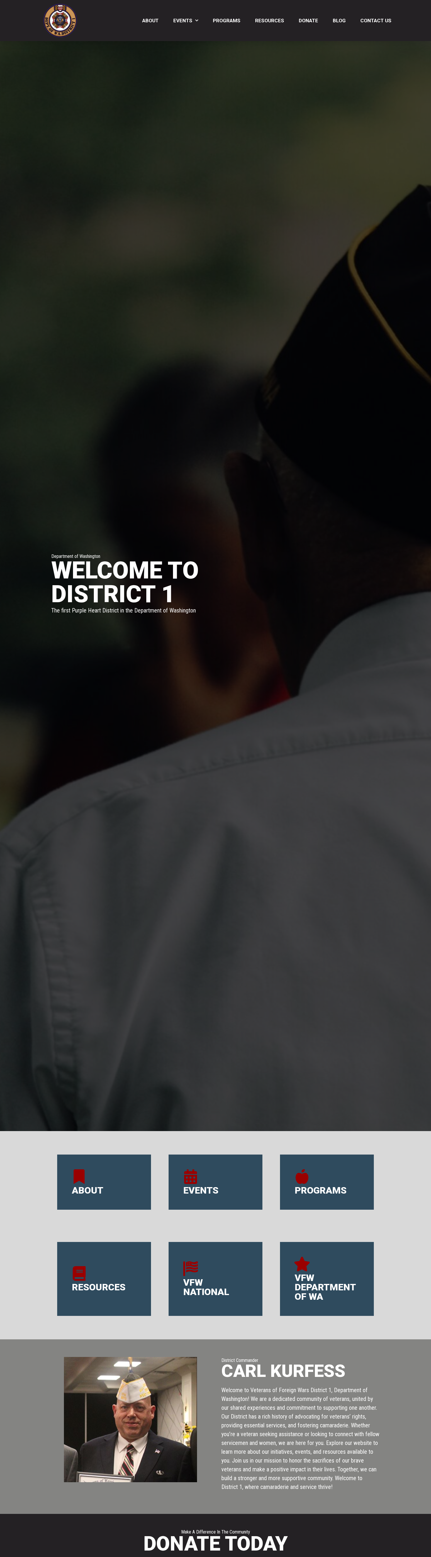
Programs (226, 20)
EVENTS (200, 1190)
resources (98, 1287)
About (150, 20)
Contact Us (375, 20)
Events (182, 20)
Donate (308, 20)
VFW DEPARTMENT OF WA (325, 1287)
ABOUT (87, 1190)
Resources (269, 20)
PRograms (321, 1190)
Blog (339, 20)
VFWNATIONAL (206, 1287)
